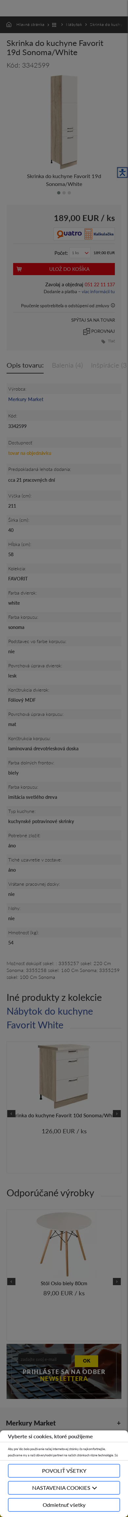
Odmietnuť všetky (64, 1504)
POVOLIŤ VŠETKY (64, 1470)
